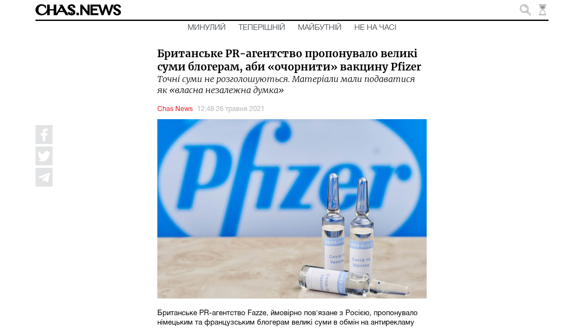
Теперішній (262, 27)
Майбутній (320, 27)
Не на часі (375, 27)
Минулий (207, 27)
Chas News (175, 109)
